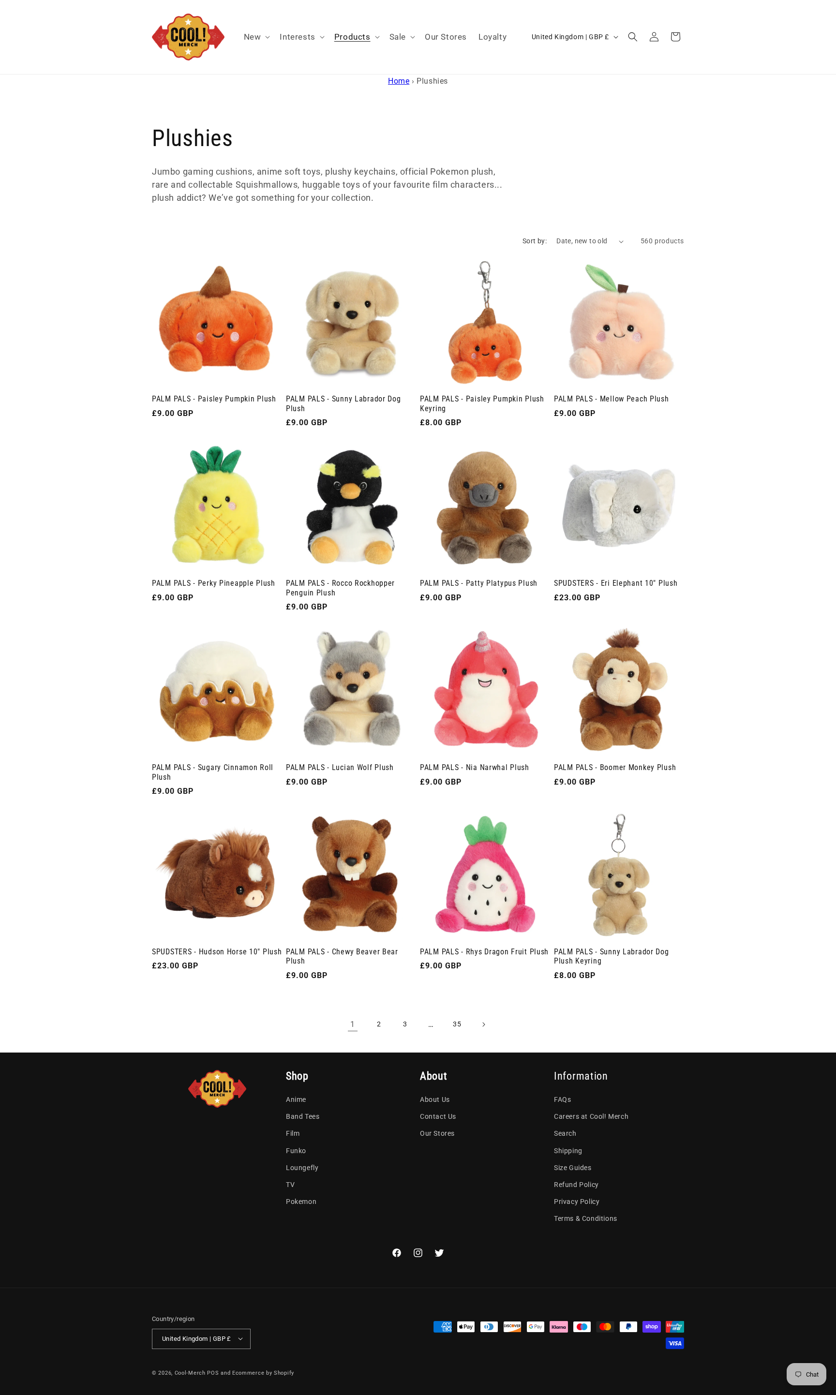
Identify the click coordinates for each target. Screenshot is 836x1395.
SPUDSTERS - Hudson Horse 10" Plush (217, 952)
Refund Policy (576, 1184)
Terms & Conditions (585, 1219)
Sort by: (534, 241)
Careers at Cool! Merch (591, 1117)
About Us (435, 1099)
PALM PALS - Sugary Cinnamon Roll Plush (212, 772)
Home (398, 81)
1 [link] (352, 1024)
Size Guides (573, 1168)
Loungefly (302, 1168)
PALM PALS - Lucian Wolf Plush (340, 767)
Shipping (568, 1151)
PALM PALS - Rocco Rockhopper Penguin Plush (340, 588)
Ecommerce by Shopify (263, 1372)
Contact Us (438, 1117)
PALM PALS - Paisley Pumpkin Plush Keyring (482, 404)
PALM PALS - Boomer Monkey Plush (615, 767)
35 (457, 1024)
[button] (256, 37)
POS (213, 1372)
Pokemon (301, 1201)
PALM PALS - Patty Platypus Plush (478, 583)
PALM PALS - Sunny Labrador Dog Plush (343, 404)
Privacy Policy (576, 1201)
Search (565, 1134)
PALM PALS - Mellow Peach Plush (611, 399)
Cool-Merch (190, 1372)
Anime (296, 1099)
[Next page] (483, 1024)
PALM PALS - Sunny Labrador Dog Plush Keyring (611, 956)
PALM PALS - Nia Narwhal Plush (474, 767)
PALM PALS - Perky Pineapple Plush (213, 583)
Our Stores (437, 1134)
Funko (296, 1151)
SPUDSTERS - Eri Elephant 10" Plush (615, 583)
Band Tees (302, 1117)
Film (292, 1134)
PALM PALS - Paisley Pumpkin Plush (214, 399)
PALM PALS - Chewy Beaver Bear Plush (342, 956)
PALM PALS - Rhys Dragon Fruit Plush (484, 952)
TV (290, 1184)
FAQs (562, 1099)
